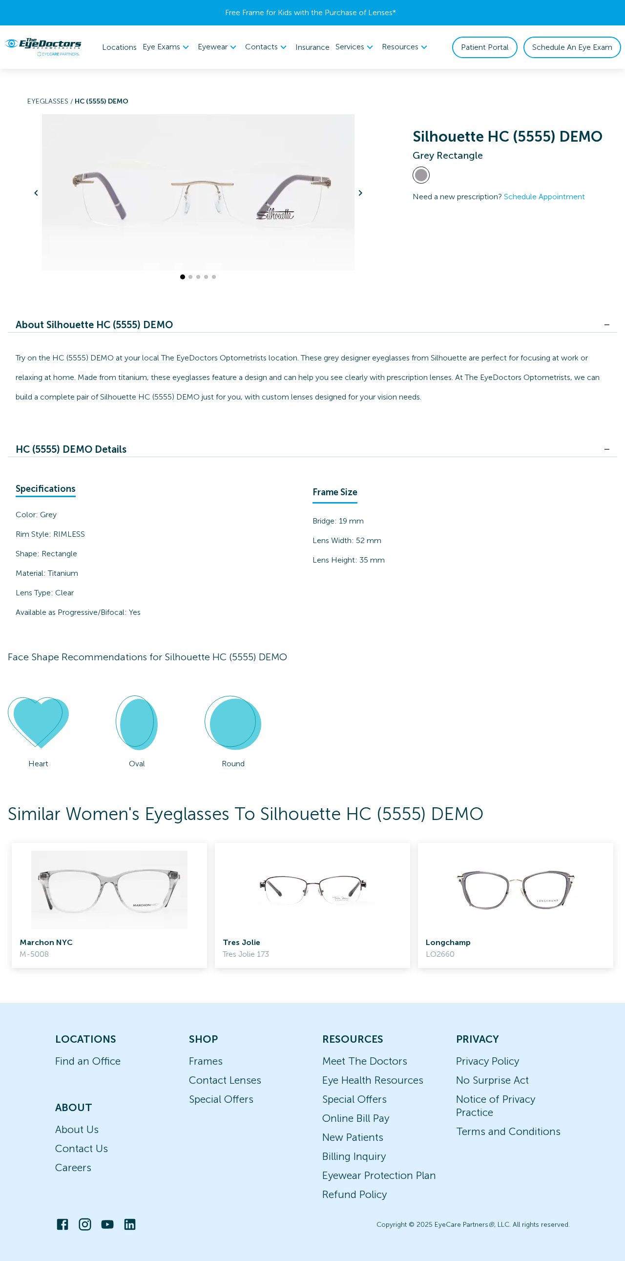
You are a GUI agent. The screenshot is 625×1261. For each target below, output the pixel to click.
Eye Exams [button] (161, 46)
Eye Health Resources (372, 1080)
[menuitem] (167, 47)
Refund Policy (354, 1194)
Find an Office (88, 1061)
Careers (73, 1167)
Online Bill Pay (355, 1118)
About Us (77, 1129)
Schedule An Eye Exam (572, 47)
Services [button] (349, 46)
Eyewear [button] (213, 46)
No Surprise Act (492, 1080)
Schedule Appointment (544, 196)
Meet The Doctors (364, 1061)
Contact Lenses (225, 1080)
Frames (206, 1061)
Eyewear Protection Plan (379, 1175)
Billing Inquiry (354, 1156)
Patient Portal (485, 47)
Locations (119, 47)
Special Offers (221, 1099)
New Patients (352, 1137)
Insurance (312, 47)
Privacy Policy (487, 1061)
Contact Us (81, 1148)
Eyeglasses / (51, 101)
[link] (109, 905)
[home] (43, 47)
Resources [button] (400, 46)
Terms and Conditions (508, 1131)
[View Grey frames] (421, 175)
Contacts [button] (261, 46)
